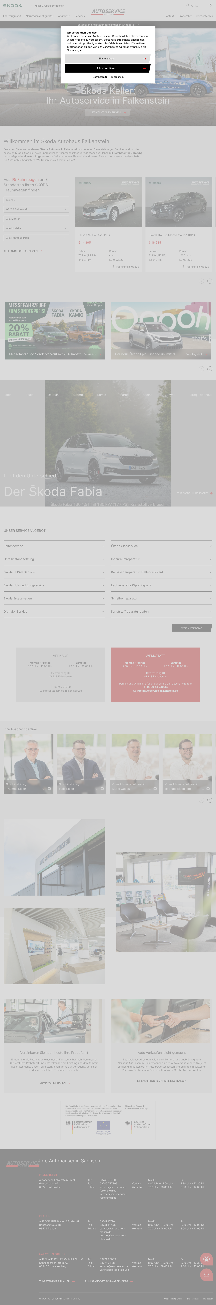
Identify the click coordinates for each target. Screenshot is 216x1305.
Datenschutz (100, 76)
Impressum (117, 76)
